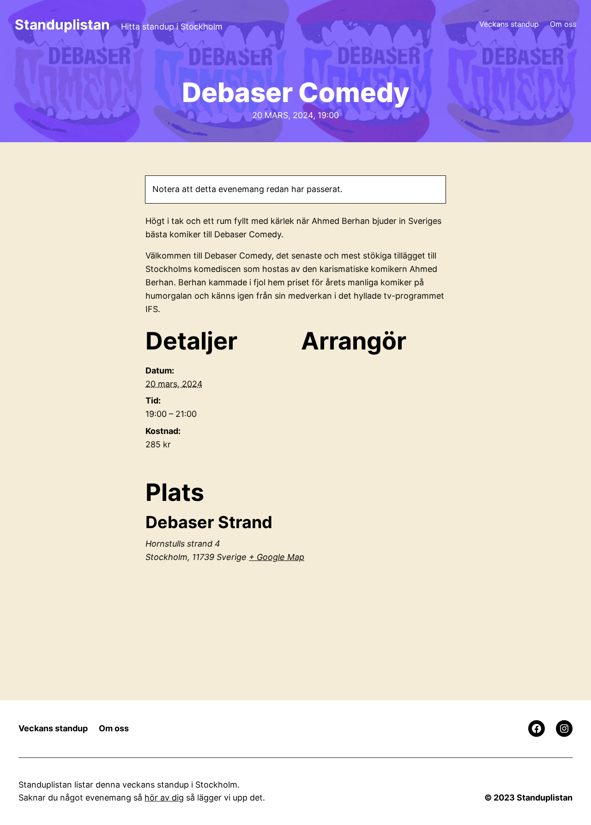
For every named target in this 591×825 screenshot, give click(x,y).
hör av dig (164, 797)
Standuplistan (62, 24)
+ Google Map (276, 557)
